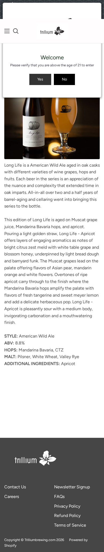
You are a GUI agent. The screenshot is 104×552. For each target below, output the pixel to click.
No (64, 79)
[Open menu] (7, 31)
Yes (40, 79)
